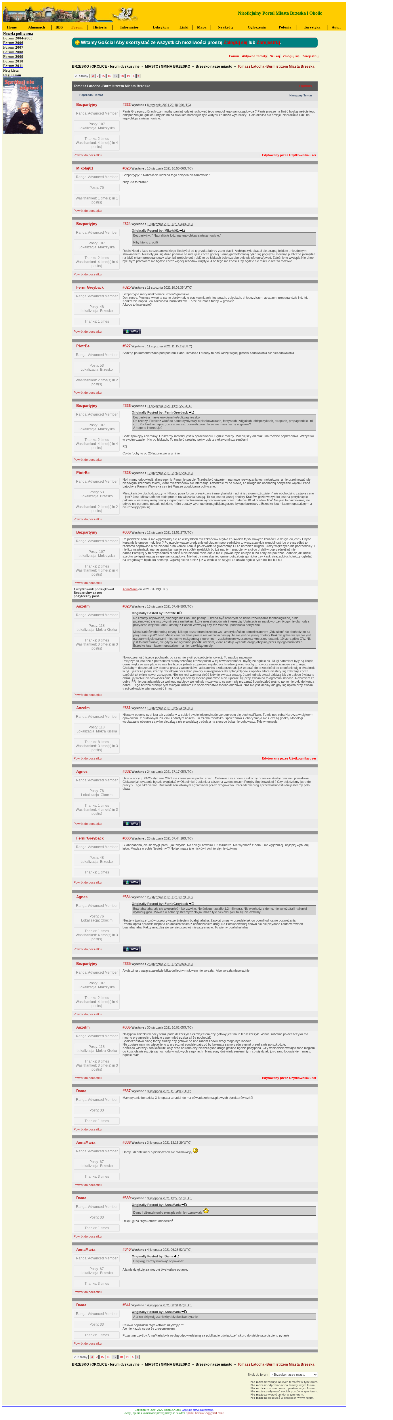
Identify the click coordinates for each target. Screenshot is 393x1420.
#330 (127, 532)
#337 (127, 1091)
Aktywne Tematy (254, 56)
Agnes (81, 771)
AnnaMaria (85, 1142)
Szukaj (275, 56)
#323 (127, 168)
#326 (127, 405)
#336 (127, 1027)
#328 (127, 473)
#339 (127, 1198)
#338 (127, 1142)
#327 (127, 346)
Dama (81, 1091)
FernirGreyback (90, 287)
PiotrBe (82, 346)
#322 (127, 104)
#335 (127, 964)
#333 (127, 838)
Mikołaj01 (84, 168)
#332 (127, 771)
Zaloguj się (235, 42)
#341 (127, 1305)
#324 (127, 224)
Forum (234, 56)
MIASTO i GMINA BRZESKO (167, 66)
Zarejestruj (268, 42)
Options (305, 86)
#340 (127, 1249)
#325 (127, 287)
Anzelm (83, 606)
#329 (127, 606)
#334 (127, 897)
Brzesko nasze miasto (214, 66)
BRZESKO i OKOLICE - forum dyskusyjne (106, 66)
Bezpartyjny (86, 104)
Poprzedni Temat (91, 94)
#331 (127, 708)
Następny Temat (300, 95)
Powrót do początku (88, 155)
